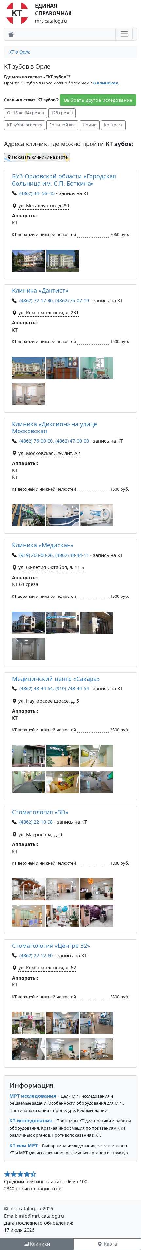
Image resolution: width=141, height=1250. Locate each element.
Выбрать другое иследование (98, 100)
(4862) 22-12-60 (36, 955)
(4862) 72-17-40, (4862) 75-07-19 (54, 300)
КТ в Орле (19, 52)
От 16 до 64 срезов (25, 113)
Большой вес (62, 125)
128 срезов (62, 113)
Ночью (90, 125)
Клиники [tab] (39, 1244)
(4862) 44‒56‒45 (37, 193)
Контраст (113, 125)
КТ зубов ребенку (24, 125)
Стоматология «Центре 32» (51, 945)
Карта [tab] (109, 1244)
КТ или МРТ (24, 1145)
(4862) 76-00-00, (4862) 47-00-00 (54, 441)
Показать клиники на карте (39, 157)
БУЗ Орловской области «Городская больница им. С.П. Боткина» (64, 179)
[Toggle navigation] (124, 34)
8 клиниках (105, 83)
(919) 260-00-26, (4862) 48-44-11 (54, 555)
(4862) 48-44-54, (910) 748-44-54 (54, 688)
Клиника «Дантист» (40, 290)
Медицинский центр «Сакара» (56, 679)
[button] (28, 261)
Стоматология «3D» (40, 812)
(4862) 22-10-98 (36, 822)
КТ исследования (31, 1120)
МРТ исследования (33, 1096)
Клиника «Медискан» (42, 545)
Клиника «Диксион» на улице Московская (54, 427)
